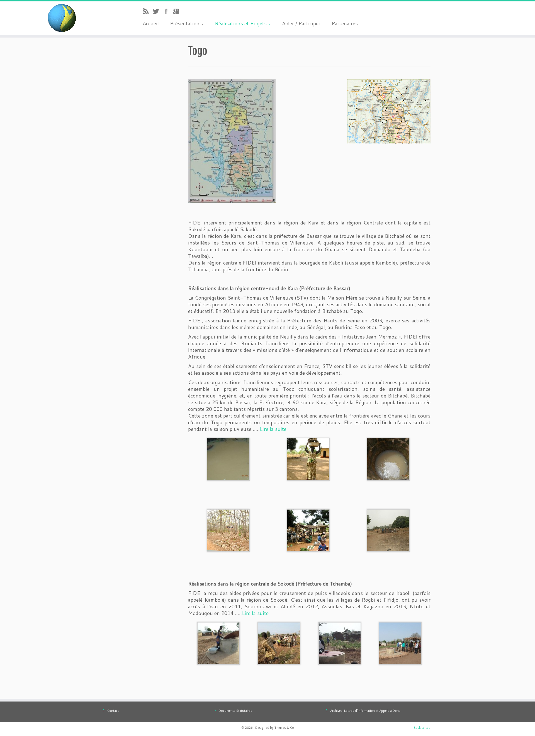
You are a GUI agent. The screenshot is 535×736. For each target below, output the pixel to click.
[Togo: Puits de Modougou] (218, 642)
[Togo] (232, 140)
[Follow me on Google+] (178, 12)
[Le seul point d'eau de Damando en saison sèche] (228, 458)
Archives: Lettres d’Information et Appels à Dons (365, 710)
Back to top (422, 727)
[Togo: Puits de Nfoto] (339, 642)
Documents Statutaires (235, 710)
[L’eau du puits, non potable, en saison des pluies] (388, 458)
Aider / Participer (301, 23)
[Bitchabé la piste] (228, 529)
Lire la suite (273, 429)
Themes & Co (284, 727)
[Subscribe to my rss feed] (148, 12)
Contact (113, 710)
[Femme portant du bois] (308, 458)
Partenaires (345, 23)
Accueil (151, 23)
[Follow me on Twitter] (158, 12)
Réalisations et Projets (241, 23)
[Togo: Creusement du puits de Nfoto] (278, 642)
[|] (61, 18)
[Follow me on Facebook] (168, 12)
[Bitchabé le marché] (308, 529)
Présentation (185, 23)
